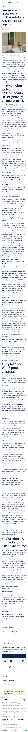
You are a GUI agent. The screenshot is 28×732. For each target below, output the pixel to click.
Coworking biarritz (9, 667)
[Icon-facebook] (17, 661)
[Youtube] (11, 661)
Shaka (24, 79)
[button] (4, 631)
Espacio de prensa (8, 680)
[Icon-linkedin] (5, 661)
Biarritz (4, 82)
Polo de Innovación (9, 671)
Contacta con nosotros (10, 685)
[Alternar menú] (2, 2)
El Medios (6, 676)
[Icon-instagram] (23, 661)
